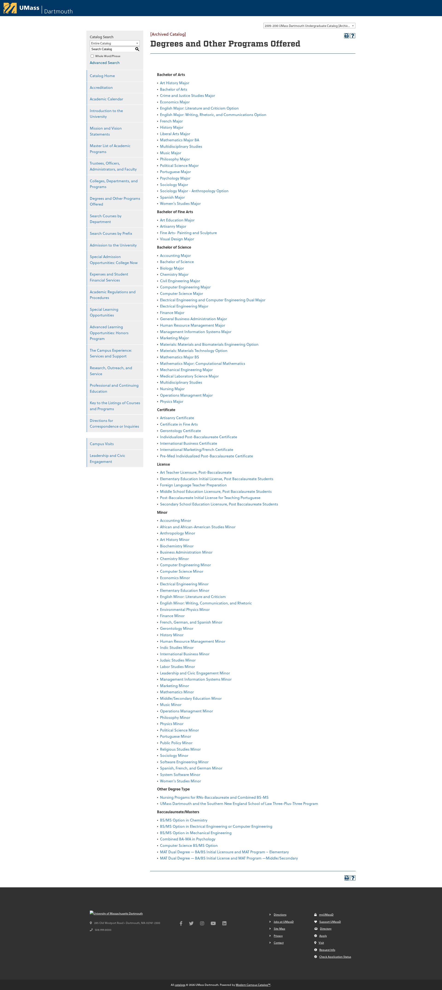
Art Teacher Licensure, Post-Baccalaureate (196, 472)
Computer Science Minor (181, 571)
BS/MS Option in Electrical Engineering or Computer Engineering (216, 826)
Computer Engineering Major (185, 287)
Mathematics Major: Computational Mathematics (202, 363)
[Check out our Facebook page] (181, 924)
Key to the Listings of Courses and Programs (115, 405)
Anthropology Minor (177, 533)
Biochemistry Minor (177, 546)
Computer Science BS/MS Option (189, 845)
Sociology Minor (174, 755)
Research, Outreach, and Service (111, 370)
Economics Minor (175, 577)
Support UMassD (330, 922)
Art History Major (174, 82)
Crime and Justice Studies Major (187, 95)
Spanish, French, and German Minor (191, 768)
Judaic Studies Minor (178, 660)
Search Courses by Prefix (111, 233)
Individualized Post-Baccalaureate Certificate (198, 436)
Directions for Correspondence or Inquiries (114, 423)
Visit (321, 943)
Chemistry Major (174, 274)
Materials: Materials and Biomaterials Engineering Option (209, 344)
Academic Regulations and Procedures (113, 294)
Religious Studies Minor (180, 749)
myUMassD (326, 914)
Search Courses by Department (106, 218)
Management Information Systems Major (195, 331)
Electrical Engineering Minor (184, 583)
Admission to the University (113, 245)
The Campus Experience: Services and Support (111, 353)
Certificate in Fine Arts (179, 424)
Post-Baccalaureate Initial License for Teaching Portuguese (210, 497)
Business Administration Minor (186, 552)
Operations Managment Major (186, 395)
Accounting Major (175, 255)
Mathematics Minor (177, 691)
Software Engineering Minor (184, 761)
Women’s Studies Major (180, 203)
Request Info (327, 950)
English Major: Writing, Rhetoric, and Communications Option (213, 114)
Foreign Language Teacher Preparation (193, 485)
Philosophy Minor (175, 717)
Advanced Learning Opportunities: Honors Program (109, 332)
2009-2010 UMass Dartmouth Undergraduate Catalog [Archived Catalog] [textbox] (310, 25)
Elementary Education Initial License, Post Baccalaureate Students (216, 478)
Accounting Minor (175, 520)
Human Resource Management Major (192, 325)
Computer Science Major (181, 293)
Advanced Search (105, 62)
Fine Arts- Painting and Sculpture (188, 232)
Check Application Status (335, 957)
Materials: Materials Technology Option (193, 350)
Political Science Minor (179, 730)
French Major (171, 121)
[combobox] (309, 25)
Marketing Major (174, 337)
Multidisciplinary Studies (181, 146)
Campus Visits (102, 443)
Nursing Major (172, 388)
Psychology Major (175, 178)
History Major (171, 127)
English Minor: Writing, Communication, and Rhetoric (206, 603)
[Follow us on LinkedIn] (224, 924)
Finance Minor (172, 615)
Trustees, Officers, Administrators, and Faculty (113, 166)
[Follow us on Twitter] (191, 924)
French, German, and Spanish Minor (191, 622)
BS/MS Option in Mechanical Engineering (196, 832)
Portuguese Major (175, 171)
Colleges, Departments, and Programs (114, 183)
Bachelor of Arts (173, 89)
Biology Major (172, 268)
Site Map (279, 928)
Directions (280, 914)
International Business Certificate (188, 443)
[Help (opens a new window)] (352, 35)
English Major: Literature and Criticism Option (199, 108)
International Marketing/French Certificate (196, 449)
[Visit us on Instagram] (202, 924)
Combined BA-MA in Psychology (187, 839)
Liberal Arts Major (175, 133)
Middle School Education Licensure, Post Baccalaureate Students (216, 491)
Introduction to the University (106, 113)
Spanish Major (172, 197)
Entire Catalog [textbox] (101, 43)
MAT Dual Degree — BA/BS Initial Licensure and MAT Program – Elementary (224, 851)
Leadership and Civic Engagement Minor (195, 673)
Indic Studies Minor (177, 647)
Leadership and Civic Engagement (107, 458)
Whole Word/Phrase (107, 56)
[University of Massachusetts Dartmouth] (124, 914)
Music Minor (170, 704)
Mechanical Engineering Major (186, 369)
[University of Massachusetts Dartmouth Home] (38, 8)
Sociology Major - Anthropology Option (194, 190)
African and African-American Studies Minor (198, 526)
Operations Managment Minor (186, 711)
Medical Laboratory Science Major (189, 376)
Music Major (170, 152)
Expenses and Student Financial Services (109, 277)
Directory (326, 928)
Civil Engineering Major (180, 280)
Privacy (278, 936)
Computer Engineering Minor (185, 564)
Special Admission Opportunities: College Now (114, 259)
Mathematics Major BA (179, 139)
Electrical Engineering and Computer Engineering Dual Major (212, 299)
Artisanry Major (173, 226)
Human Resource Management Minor (192, 641)
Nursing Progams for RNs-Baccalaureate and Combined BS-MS (214, 797)
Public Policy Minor (176, 742)
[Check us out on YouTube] (213, 924)
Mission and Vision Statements (106, 131)
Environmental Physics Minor (185, 609)
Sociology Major (174, 184)
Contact (279, 943)
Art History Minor (174, 539)
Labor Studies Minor (177, 666)
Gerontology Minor (176, 628)
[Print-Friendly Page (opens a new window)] (346, 35)
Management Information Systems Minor (196, 679)
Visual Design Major (177, 238)
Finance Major (172, 312)
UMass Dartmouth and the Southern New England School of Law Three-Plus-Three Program (239, 803)
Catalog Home (102, 75)
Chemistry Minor (174, 558)
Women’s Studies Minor (180, 781)
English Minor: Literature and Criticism (193, 596)
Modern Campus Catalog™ (253, 985)
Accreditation (101, 87)
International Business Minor (184, 653)
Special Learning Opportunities (104, 312)
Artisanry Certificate (177, 417)
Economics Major (175, 102)
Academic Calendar (106, 99)
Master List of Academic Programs (110, 148)
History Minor (171, 634)
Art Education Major (177, 220)
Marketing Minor (174, 685)
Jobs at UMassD (284, 922)
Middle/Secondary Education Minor (191, 698)
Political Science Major (179, 165)
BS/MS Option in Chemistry (183, 820)
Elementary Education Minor (184, 590)
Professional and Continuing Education (114, 388)
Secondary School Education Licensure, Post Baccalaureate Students (219, 504)
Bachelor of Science (177, 261)
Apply (323, 936)
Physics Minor (171, 723)
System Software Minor (180, 774)
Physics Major (171, 401)
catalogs (180, 985)
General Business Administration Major (193, 318)
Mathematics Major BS (179, 357)
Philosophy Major (175, 159)
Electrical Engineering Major (184, 306)
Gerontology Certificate (180, 430)
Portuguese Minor (175, 736)
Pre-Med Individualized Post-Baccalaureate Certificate (206, 456)
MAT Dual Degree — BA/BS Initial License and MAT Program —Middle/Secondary (229, 858)
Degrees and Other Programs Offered (115, 201)
